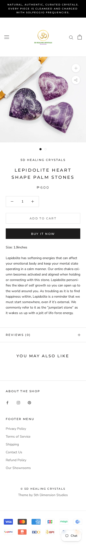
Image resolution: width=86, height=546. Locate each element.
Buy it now (43, 234)
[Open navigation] (6, 37)
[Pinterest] (29, 402)
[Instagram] (18, 402)
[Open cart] (80, 37)
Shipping (12, 444)
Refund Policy (16, 460)
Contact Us (14, 452)
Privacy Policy (16, 428)
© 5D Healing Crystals (43, 488)
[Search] (71, 37)
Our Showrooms (18, 468)
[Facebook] (7, 402)
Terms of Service (18, 436)
